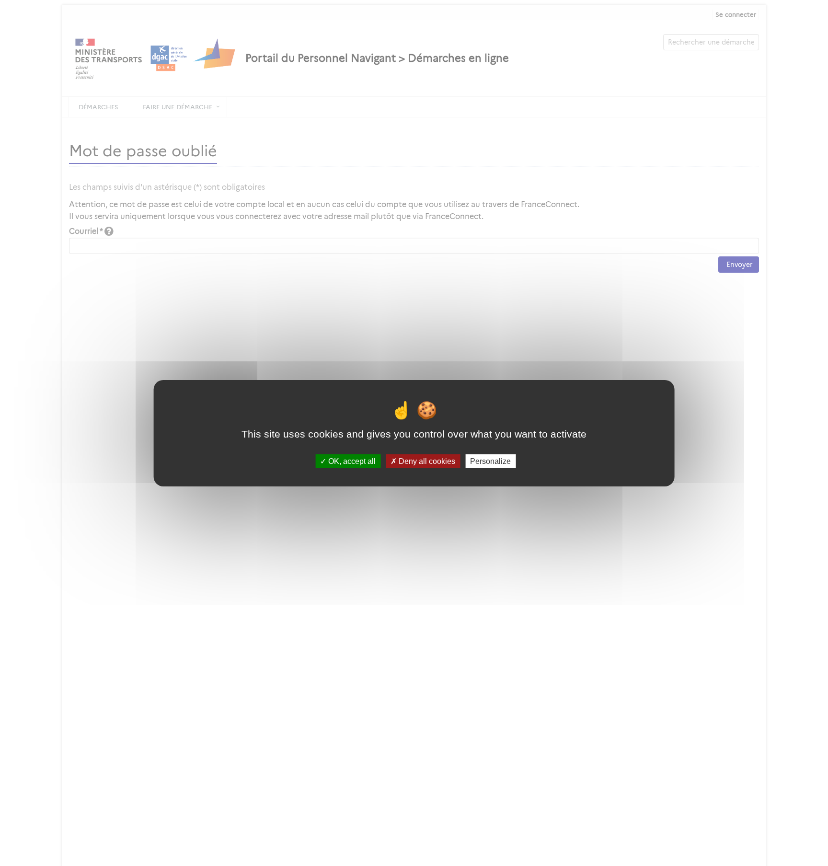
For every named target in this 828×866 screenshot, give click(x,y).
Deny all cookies (426, 461)
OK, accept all (351, 461)
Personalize (490, 461)
